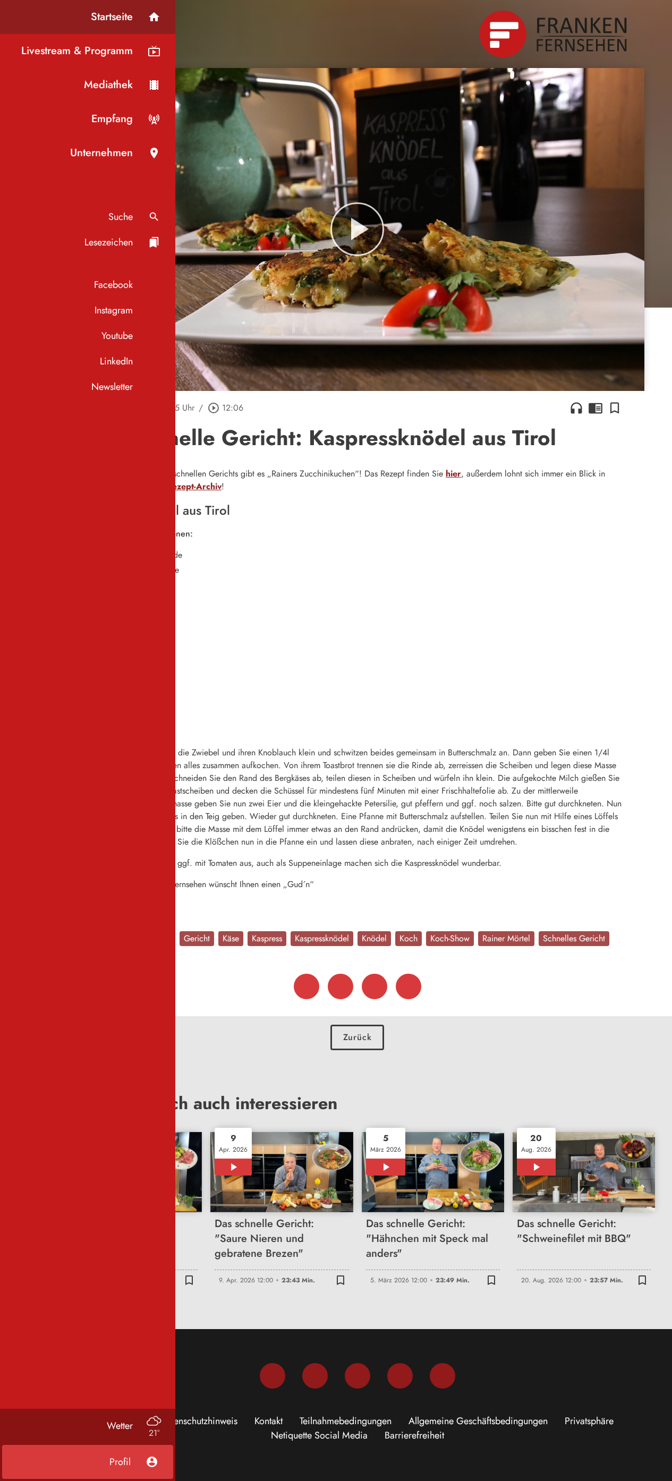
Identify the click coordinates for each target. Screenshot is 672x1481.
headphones (576, 408)
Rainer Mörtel (506, 938)
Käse (231, 938)
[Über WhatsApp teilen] (374, 986)
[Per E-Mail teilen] (408, 986)
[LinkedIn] (400, 1376)
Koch (408, 938)
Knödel (374, 938)
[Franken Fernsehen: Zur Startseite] (555, 34)
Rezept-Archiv (194, 486)
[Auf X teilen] (340, 986)
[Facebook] (272, 1376)
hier (453, 473)
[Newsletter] (442, 1376)
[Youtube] (357, 1376)
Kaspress (267, 938)
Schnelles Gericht (574, 938)
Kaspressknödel (322, 938)
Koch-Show (450, 938)
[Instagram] (315, 1376)
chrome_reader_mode (595, 408)
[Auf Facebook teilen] (306, 986)
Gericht (197, 938)
